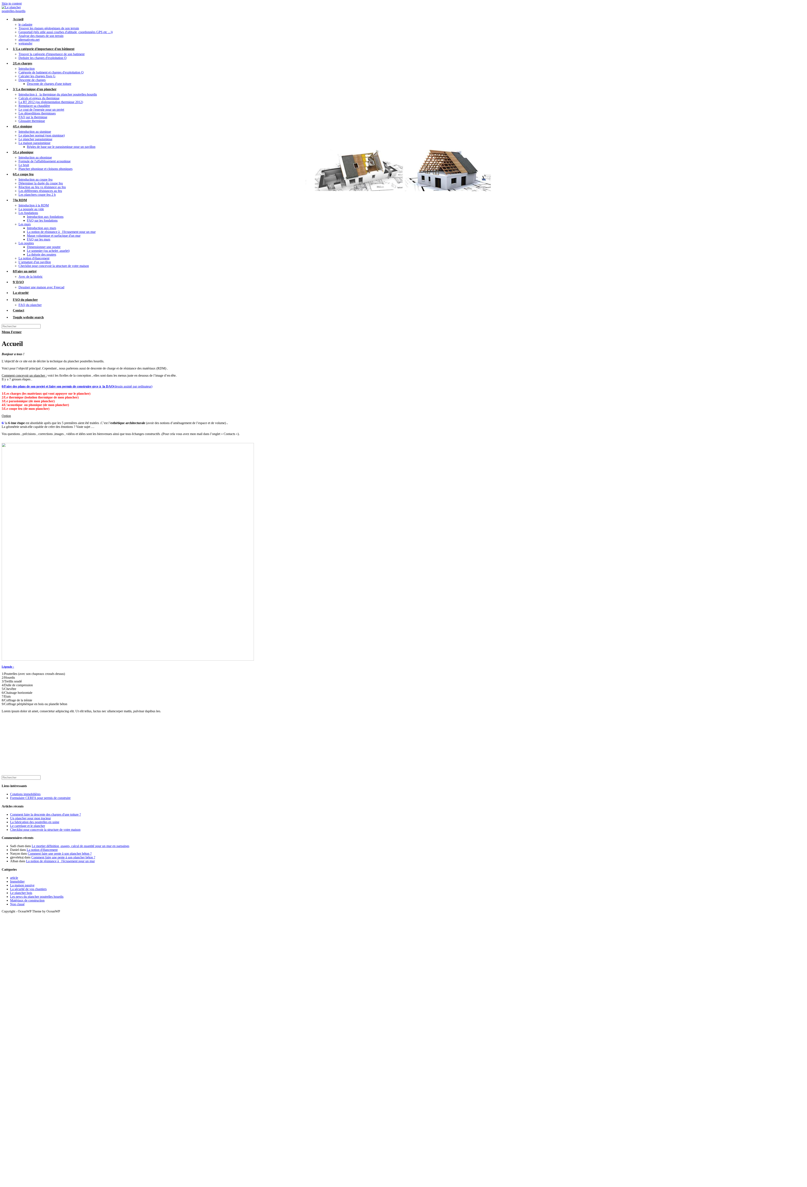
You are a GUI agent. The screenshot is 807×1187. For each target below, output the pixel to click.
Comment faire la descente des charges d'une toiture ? (45, 814)
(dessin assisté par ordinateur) (77, 386)
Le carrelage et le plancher (27, 826)
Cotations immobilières (25, 794)
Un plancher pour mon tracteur (30, 818)
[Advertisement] (128, 745)
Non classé (17, 904)
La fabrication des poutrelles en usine (34, 822)
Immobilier (17, 881)
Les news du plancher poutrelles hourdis (36, 896)
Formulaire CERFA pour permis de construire (40, 798)
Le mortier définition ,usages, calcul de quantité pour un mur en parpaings (80, 846)
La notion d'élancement (42, 850)
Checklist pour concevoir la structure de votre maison (45, 829)
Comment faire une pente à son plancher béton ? (60, 853)
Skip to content (12, 3)
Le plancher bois (21, 893)
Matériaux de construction (27, 900)
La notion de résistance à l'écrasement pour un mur (60, 861)
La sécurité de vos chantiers (28, 889)
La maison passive (22, 885)
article (14, 877)
